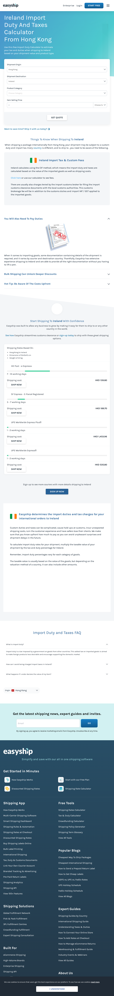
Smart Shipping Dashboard (17, 821)
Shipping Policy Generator (71, 826)
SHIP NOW (16, 384)
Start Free (94, 5)
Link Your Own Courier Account (19, 865)
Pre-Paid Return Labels (14, 877)
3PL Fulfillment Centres (15, 924)
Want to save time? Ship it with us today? (25, 129)
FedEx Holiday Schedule (70, 890)
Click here (16, 177)
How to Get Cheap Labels (70, 874)
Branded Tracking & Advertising (19, 871)
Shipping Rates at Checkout (17, 832)
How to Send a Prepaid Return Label (76, 868)
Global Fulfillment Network (16, 913)
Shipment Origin (14, 64)
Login (79, 5)
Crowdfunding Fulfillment (16, 929)
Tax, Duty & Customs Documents (20, 860)
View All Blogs (65, 896)
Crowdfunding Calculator (71, 821)
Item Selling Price (14, 100)
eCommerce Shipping (14, 955)
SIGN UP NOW (57, 491)
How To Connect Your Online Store (75, 932)
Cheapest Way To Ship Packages (74, 857)
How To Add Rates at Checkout (73, 938)
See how (9, 335)
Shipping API (10, 888)
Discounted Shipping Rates (17, 838)
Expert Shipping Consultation (18, 935)
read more (95, 982)
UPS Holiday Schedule (69, 885)
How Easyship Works (13, 810)
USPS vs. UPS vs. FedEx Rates (73, 879)
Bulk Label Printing (13, 849)
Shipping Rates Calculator (71, 810)
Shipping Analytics (13, 882)
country (37, 148)
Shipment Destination (16, 76)
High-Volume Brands (13, 960)
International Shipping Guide (73, 921)
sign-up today (66, 335)
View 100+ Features (13, 893)
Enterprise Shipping (13, 966)
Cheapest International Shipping (75, 863)
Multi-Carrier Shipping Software (19, 815)
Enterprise (68, 5)
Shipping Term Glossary (70, 832)
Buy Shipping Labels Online (17, 843)
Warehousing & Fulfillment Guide (75, 949)
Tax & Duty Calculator (69, 815)
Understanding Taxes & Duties (74, 927)
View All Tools (65, 838)
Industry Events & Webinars (72, 955)
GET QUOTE (57, 117)
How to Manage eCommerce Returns (77, 943)
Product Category (14, 88)
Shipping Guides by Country (72, 916)
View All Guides (66, 960)
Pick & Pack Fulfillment (15, 918)
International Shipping (15, 854)
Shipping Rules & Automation (18, 826)
